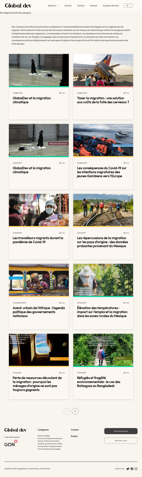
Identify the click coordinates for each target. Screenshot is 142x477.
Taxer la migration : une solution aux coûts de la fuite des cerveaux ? (103, 100)
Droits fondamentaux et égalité (49, 449)
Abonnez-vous (121, 440)
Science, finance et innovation (48, 441)
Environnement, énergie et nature (50, 446)
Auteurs (93, 5)
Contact (75, 429)
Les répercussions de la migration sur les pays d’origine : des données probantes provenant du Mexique (102, 242)
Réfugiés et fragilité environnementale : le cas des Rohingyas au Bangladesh (98, 382)
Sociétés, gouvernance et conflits (50, 444)
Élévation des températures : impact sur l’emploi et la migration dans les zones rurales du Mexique (102, 312)
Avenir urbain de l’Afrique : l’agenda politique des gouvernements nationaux (39, 312)
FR (127, 6)
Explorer (52, 5)
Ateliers (81, 5)
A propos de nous (111, 5)
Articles (68, 5)
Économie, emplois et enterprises (50, 438)
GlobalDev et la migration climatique (32, 100)
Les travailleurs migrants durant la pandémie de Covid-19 (38, 240)
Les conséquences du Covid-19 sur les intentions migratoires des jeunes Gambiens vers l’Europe (102, 172)
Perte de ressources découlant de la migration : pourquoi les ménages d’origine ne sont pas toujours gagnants (37, 384)
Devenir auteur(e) (121, 431)
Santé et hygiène (44, 436)
